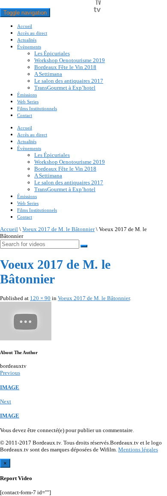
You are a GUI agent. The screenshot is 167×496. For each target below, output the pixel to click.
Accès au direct (32, 33)
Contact (24, 115)
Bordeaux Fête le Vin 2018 (65, 67)
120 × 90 (40, 298)
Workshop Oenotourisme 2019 (69, 60)
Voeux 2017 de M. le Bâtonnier (58, 229)
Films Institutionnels (37, 108)
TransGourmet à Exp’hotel (64, 87)
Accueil (24, 26)
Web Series (28, 101)
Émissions (27, 94)
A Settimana (48, 74)
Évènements (29, 46)
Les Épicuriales (52, 53)
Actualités (26, 39)
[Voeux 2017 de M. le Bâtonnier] (25, 338)
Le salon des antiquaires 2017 (68, 81)
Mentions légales (138, 449)
